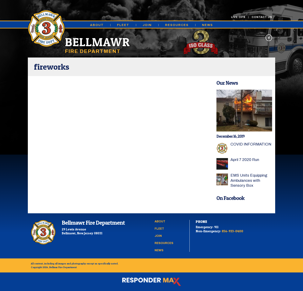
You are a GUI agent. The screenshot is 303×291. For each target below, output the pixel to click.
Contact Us (262, 17)
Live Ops (238, 17)
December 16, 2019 (230, 136)
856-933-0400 (232, 231)
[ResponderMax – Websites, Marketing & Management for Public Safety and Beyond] (151, 282)
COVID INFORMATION (250, 144)
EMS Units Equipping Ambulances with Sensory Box (248, 180)
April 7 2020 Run (244, 159)
